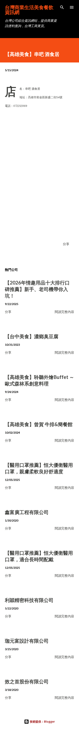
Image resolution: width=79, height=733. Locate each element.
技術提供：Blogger (42, 721)
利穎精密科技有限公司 (29, 600)
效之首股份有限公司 (27, 681)
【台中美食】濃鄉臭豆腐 (31, 336)
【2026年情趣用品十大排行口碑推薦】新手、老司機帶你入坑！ (37, 289)
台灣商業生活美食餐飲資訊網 (29, 9)
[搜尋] (62, 7)
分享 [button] (66, 244)
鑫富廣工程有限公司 (27, 512)
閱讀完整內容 (64, 312)
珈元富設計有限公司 (27, 641)
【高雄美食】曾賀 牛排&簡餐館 (39, 424)
